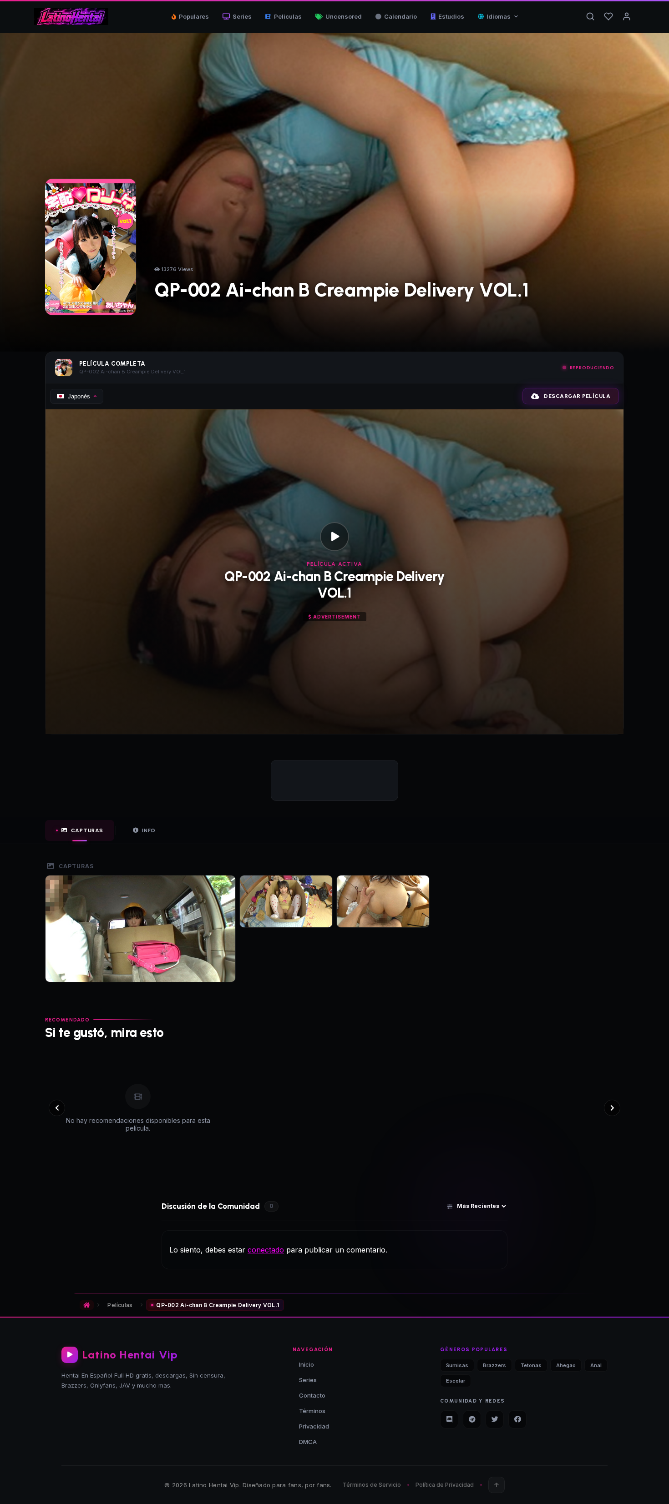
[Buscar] (590, 16)
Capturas (87, 830)
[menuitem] (498, 16)
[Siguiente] (612, 1108)
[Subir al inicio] (496, 1485)
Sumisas (457, 1365)
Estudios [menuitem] (451, 16)
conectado (266, 1249)
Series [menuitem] (242, 16)
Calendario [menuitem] (400, 16)
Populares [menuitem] (194, 16)
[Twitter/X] (495, 1419)
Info (149, 830)
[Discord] (449, 1419)
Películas (119, 1305)
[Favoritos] (608, 16)
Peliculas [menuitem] (288, 16)
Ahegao (566, 1365)
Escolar (455, 1381)
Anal (596, 1365)
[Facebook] (517, 1419)
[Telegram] (472, 1419)
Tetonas (531, 1365)
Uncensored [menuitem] (343, 16)
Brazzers (494, 1365)
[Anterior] (57, 1108)
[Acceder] (626, 16)
